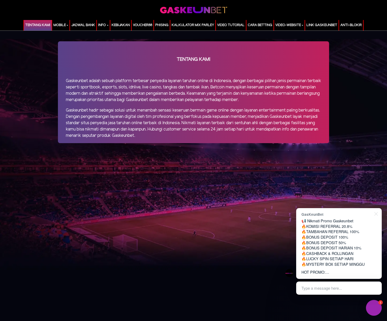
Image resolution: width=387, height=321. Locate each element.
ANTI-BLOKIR (351, 25)
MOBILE (59, 25)
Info (102, 25)
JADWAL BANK (83, 25)
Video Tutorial (231, 25)
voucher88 (142, 25)
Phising (161, 25)
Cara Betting (260, 25)
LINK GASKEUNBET (321, 25)
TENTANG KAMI (37, 25)
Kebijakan (121, 25)
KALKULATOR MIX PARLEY (193, 25)
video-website (288, 25)
